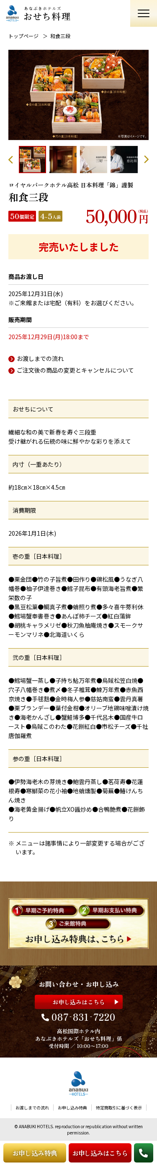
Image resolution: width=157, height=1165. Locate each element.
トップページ (23, 35)
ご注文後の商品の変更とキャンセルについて (75, 370)
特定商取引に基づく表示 (119, 1107)
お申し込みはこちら (99, 1153)
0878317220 (83, 1016)
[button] (13, 159)
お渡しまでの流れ (40, 358)
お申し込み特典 (34, 1153)
